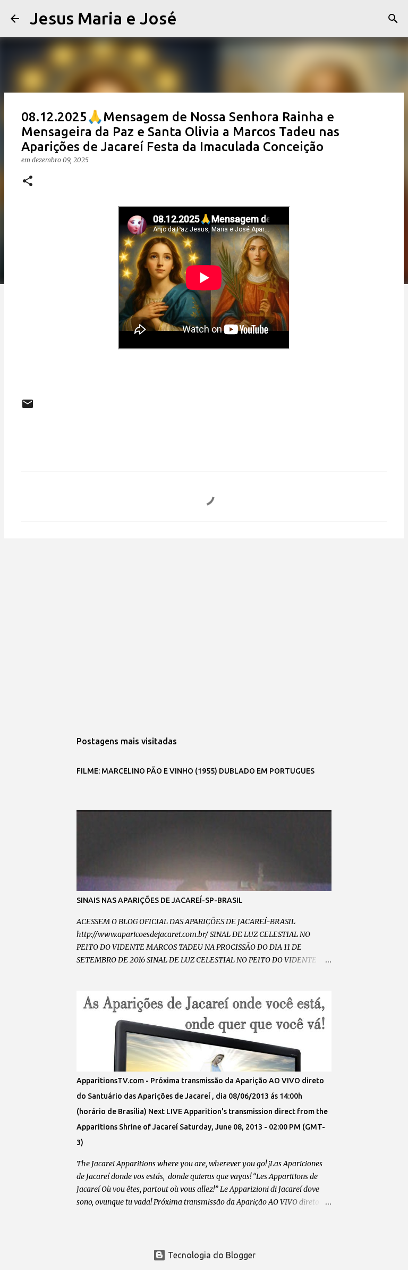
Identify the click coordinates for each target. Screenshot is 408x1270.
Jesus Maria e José (103, 18)
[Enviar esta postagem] (27, 407)
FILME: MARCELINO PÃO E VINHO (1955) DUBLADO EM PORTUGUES (195, 771)
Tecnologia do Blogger (211, 1255)
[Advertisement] (204, 628)
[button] (27, 182)
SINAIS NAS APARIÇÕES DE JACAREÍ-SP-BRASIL (159, 900)
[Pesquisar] (191, 18)
